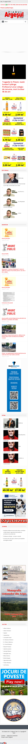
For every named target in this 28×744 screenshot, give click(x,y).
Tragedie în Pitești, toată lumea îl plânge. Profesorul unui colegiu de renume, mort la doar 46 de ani (13, 87)
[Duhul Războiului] (10, 213)
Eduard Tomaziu (7, 646)
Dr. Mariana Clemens (8, 639)
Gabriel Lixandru (7, 649)
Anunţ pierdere (6, 238)
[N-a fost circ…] (10, 191)
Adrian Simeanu (7, 630)
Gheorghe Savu (7, 653)
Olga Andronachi (7, 660)
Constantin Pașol (7, 637)
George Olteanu (7, 651)
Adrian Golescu (7, 628)
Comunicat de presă (7, 303)
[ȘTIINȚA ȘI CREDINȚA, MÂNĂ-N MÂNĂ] (10, 423)
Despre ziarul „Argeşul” (7, 737)
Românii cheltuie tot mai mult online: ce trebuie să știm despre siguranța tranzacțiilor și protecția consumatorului (14, 532)
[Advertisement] (14, 38)
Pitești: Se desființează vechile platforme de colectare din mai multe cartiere (14, 354)
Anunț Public (5, 254)
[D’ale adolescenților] (10, 446)
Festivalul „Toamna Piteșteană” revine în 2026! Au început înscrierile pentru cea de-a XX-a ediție (13, 270)
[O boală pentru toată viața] (10, 434)
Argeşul (5, 633)
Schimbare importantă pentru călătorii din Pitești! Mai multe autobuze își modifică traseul (13, 336)
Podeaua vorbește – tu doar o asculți (12, 536)
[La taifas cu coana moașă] (10, 458)
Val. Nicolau (6, 665)
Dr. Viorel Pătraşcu (7, 644)
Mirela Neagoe (6, 658)
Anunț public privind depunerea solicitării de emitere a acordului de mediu (14, 318)
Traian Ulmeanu (7, 662)
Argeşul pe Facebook (12, 735)
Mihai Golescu (6, 655)
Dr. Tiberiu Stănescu (8, 642)
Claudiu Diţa (6, 635)
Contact (3, 4)
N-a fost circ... (21, 191)
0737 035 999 (11, 4)
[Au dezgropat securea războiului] (10, 201)
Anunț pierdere (6, 287)
